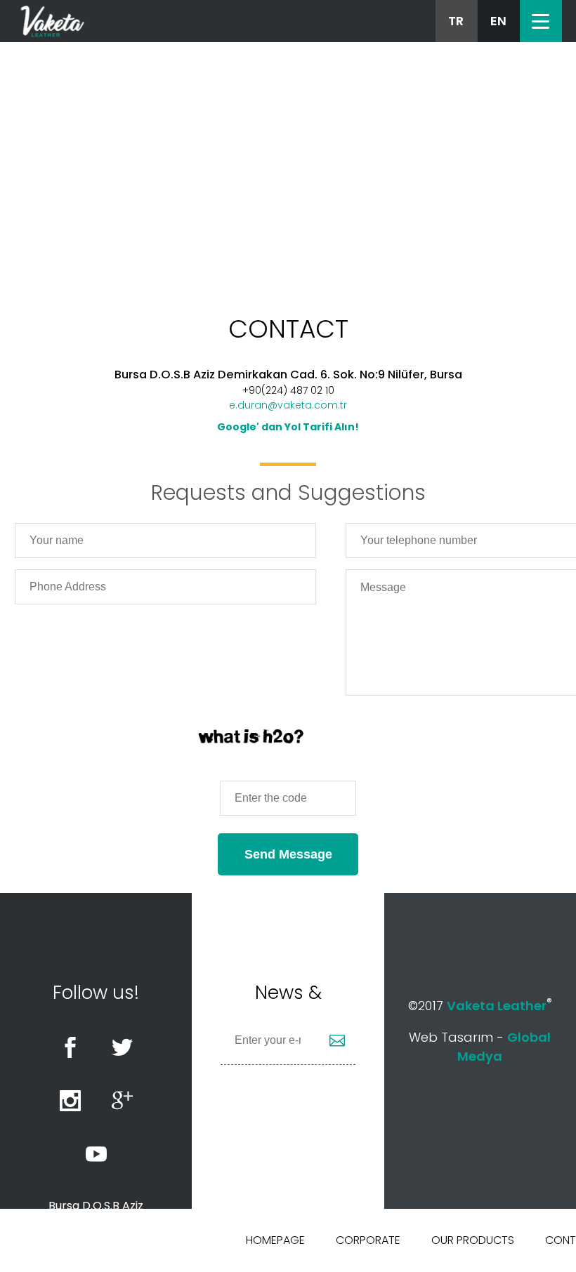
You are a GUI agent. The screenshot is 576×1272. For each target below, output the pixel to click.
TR (456, 20)
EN (498, 20)
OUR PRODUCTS (472, 1240)
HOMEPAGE (275, 1240)
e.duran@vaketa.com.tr (288, 405)
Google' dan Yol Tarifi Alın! (288, 427)
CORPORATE (368, 1240)
